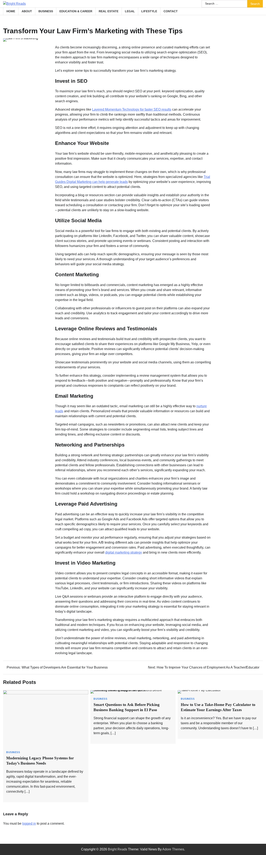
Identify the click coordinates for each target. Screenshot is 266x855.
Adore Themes (173, 849)
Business (45, 11)
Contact (171, 11)
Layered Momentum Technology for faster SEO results (131, 109)
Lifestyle (149, 11)
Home (10, 11)
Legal (130, 11)
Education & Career (75, 11)
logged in (29, 823)
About (27, 11)
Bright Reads (117, 849)
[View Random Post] (258, 11)
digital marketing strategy (123, 552)
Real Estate (108, 11)
